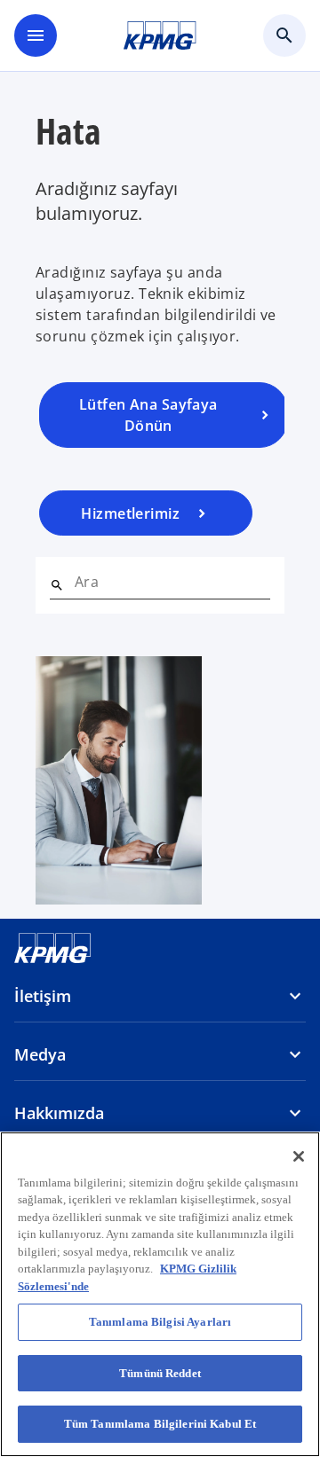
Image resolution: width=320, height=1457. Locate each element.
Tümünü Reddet (160, 1373)
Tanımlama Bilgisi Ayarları (160, 1321)
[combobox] (172, 581)
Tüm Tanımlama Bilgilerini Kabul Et (160, 1423)
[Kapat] (298, 1156)
